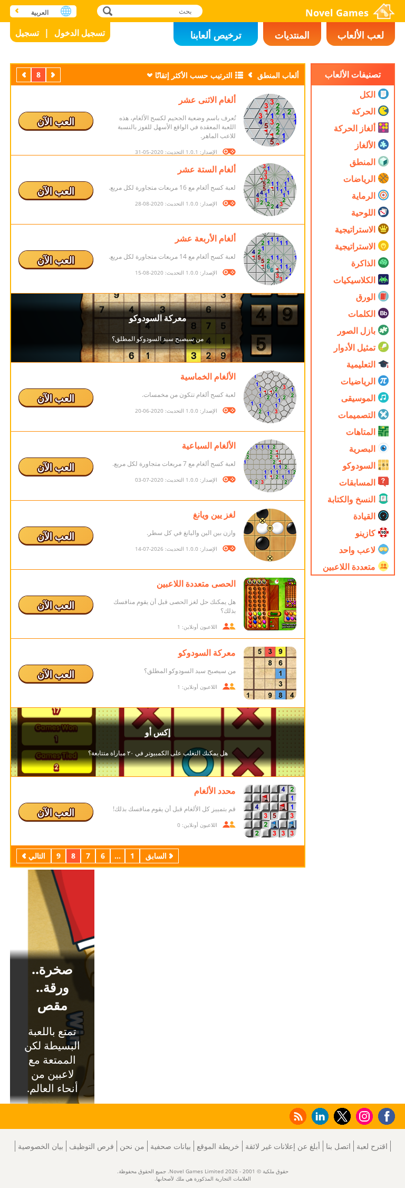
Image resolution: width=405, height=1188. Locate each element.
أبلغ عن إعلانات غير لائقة (282, 1146)
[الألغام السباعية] (270, 466)
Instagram (363, 1115)
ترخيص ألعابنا (216, 34)
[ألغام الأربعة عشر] (270, 258)
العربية (40, 12)
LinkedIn (318, 1116)
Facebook (384, 1115)
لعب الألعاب (361, 34)
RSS (297, 1116)
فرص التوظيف (91, 1146)
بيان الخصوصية (40, 1146)
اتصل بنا (338, 1146)
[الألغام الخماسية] (270, 397)
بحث (106, 10)
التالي (22, 75)
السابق (52, 75)
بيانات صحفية (170, 1146)
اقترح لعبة (372, 1146)
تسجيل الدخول (79, 32)
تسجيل (27, 32)
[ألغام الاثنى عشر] (270, 120)
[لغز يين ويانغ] (270, 535)
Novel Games (337, 12)
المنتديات (292, 34)
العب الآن (55, 121)
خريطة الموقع (218, 1146)
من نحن (132, 1146)
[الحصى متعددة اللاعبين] (270, 604)
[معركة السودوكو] (270, 673)
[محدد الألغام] (270, 811)
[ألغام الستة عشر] (270, 189)
